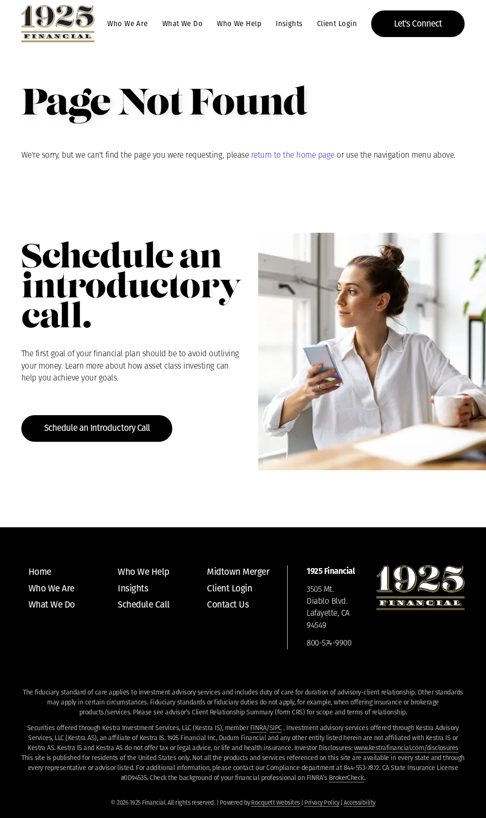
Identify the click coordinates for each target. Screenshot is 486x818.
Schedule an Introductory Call (97, 428)
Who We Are (127, 23)
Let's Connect (418, 24)
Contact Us (228, 604)
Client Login (337, 23)
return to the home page (293, 156)
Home (39, 571)
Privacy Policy (321, 802)
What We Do (182, 23)
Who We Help (239, 23)
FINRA (258, 728)
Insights (289, 23)
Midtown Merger (238, 571)
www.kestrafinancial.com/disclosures (406, 748)
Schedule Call (143, 604)
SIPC (276, 728)
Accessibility (359, 802)
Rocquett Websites (275, 802)
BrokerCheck (346, 778)
